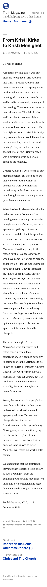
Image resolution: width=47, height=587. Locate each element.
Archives (20, 21)
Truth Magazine (14, 12)
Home (7, 21)
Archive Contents (14, 525)
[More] (30, 21)
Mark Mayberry (13, 53)
